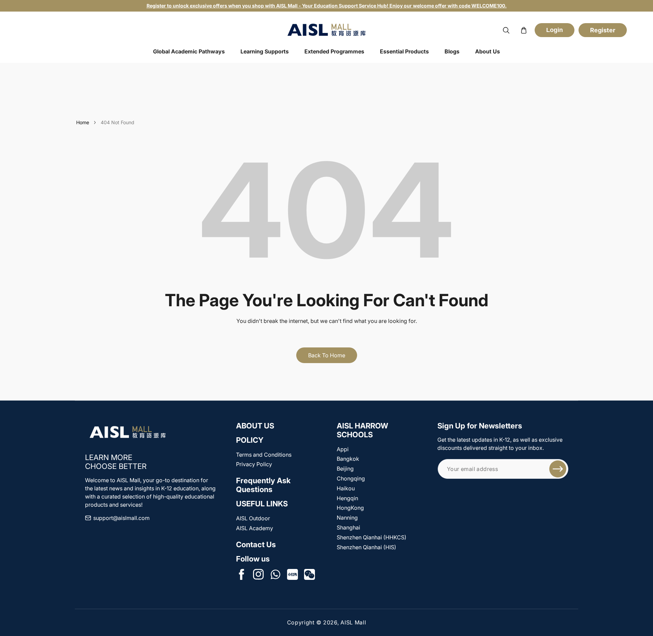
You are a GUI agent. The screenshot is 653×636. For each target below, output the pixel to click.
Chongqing (351, 478)
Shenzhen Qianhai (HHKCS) (371, 537)
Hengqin (347, 498)
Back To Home (326, 355)
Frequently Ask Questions (263, 485)
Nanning (347, 517)
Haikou (346, 488)
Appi (343, 449)
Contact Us (256, 544)
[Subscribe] (557, 468)
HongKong (350, 507)
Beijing (345, 468)
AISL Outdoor (253, 518)
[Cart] (524, 30)
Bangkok (348, 458)
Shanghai (348, 527)
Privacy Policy (254, 464)
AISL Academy (254, 528)
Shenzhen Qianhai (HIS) (366, 547)
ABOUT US (255, 425)
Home (82, 122)
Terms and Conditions (263, 454)
